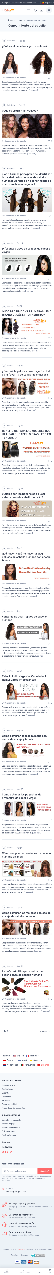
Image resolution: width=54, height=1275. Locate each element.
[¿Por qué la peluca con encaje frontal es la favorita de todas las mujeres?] (27, 386)
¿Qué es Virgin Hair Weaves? (20, 110)
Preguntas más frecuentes (13, 1108)
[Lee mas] (33, 90)
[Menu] (28, 10)
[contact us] (35, 10)
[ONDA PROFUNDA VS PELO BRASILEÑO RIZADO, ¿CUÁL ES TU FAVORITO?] (27, 326)
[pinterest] (11, 1152)
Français (34, 1055)
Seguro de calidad (9, 1104)
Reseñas (14, 1255)
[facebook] (6, 1152)
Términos (6, 1100)
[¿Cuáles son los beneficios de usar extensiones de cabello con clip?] (27, 508)
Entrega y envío (8, 1131)
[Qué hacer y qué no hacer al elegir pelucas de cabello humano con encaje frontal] (27, 572)
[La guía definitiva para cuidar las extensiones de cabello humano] (27, 987)
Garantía (5, 1093)
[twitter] (3, 1152)
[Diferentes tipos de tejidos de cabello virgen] (27, 265)
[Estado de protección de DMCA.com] (38, 1255)
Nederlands (12, 1065)
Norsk (24, 1060)
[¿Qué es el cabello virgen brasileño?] (27, 61)
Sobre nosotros (8, 1085)
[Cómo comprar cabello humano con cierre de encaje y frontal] (27, 750)
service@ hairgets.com (16, 1192)
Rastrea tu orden (9, 1135)
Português (30, 1065)
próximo (43, 1031)
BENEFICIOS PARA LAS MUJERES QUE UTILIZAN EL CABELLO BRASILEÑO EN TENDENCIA (26, 434)
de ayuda (24, 1255)
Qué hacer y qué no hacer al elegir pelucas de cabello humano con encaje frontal (26, 557)
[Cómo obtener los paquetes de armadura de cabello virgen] (27, 809)
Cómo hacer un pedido (11, 1120)
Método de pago (8, 1124)
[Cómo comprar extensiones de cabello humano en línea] (27, 868)
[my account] (41, 10)
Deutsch (11, 1060)
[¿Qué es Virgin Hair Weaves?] (27, 126)
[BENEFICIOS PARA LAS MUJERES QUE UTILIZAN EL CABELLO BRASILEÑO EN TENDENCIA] (27, 449)
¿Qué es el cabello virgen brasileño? (24, 46)
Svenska (37, 1060)
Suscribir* (44, 1171)
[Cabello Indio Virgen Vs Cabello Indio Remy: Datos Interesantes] (27, 691)
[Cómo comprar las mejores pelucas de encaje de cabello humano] (27, 927)
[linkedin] (8, 1152)
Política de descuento (11, 1127)
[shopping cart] (49, 10)
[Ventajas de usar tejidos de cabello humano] (27, 631)
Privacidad (6, 1097)
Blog (20, 20)
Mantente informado (13, 1163)
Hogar (12, 20)
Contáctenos (7, 1089)
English (20, 1055)
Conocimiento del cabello (15, 78)
